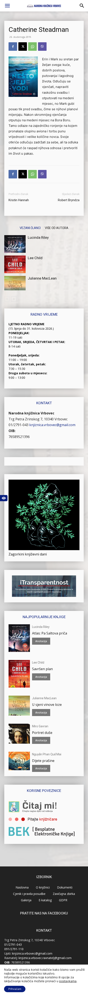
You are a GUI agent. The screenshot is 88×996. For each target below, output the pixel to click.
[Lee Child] (15, 264)
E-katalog (45, 900)
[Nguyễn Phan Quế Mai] (19, 761)
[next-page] (13, 299)
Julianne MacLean (42, 278)
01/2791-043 (18, 424)
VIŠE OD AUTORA (56, 227)
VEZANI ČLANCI (30, 227)
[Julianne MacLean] (15, 283)
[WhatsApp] (32, 46)
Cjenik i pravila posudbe (29, 894)
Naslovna (22, 887)
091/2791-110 (13, 949)
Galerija (26, 900)
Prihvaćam (14, 988)
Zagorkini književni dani (28, 554)
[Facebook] (13, 46)
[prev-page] (7, 299)
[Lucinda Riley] (15, 244)
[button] (7, 5)
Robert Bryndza (68, 200)
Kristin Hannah (19, 200)
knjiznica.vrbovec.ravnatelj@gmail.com (45, 958)
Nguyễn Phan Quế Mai (46, 754)
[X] (22, 46)
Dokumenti (64, 887)
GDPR (63, 900)
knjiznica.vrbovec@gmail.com (52, 424)
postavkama (67, 981)
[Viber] (42, 46)
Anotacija (41, 641)
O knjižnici (43, 887)
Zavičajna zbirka (64, 894)
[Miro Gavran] (19, 734)
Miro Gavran (40, 726)
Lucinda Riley (38, 237)
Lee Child (35, 258)
